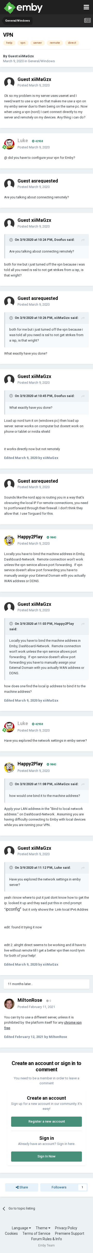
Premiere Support (69, 1233)
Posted (34, 85)
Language (20, 1228)
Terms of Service (36, 1233)
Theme (42, 1228)
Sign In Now (46, 1156)
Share (23, 1187)
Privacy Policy (66, 1228)
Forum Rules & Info (46, 1239)
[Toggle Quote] (11, 240)
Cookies (11, 1233)
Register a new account (46, 1121)
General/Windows (41, 61)
